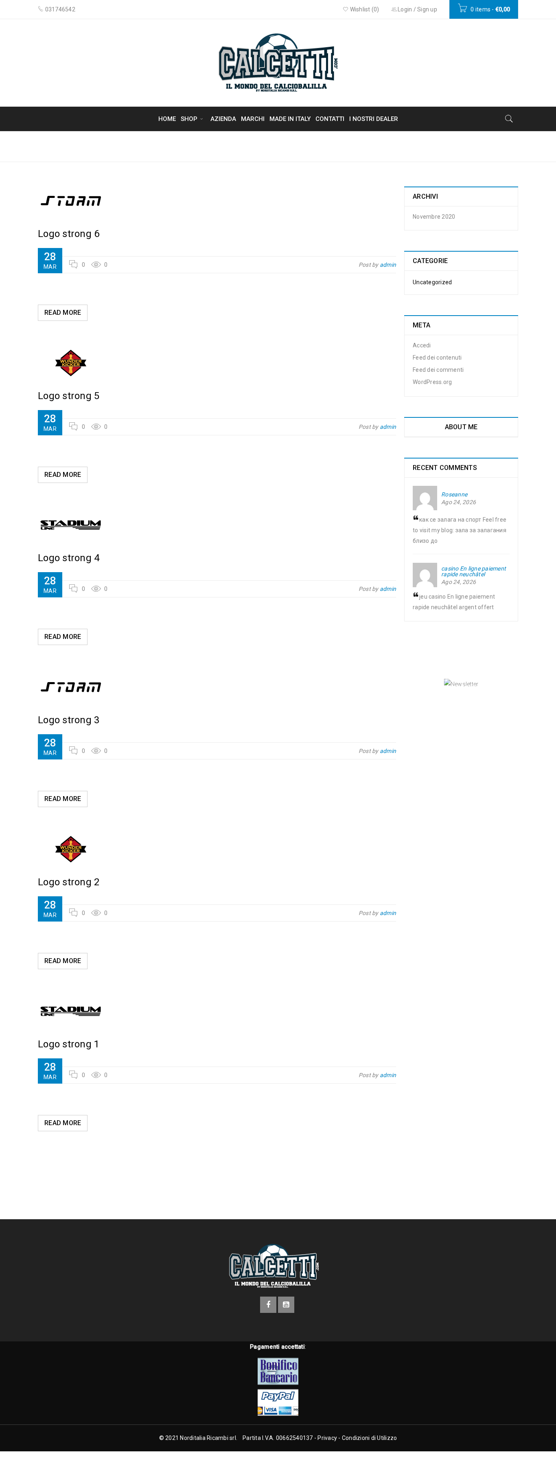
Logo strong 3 (68, 720)
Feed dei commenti (438, 369)
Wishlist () (363, 9)
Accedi (422, 345)
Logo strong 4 (68, 558)
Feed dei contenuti (437, 357)
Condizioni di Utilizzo (369, 1438)
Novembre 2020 (434, 216)
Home (422, 146)
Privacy (327, 1438)
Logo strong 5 (68, 396)
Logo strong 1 (68, 1044)
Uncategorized (432, 282)
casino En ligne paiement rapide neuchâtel (473, 571)
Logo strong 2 (68, 882)
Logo (453, 146)
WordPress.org (432, 382)
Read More (62, 312)
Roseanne (454, 494)
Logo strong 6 (68, 233)
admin (388, 264)
